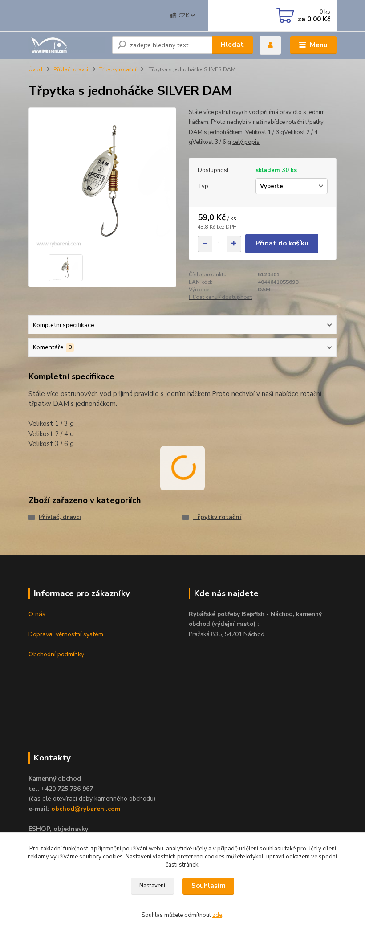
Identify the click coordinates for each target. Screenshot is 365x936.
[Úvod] (66, 45)
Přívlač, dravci (70, 69)
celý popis (246, 142)
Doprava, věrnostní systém (65, 634)
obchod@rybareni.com (85, 809)
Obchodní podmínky (56, 654)
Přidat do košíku (282, 243)
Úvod (35, 69)
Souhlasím (208, 885)
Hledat (232, 44)
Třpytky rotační (117, 69)
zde (217, 915)
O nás (36, 614)
